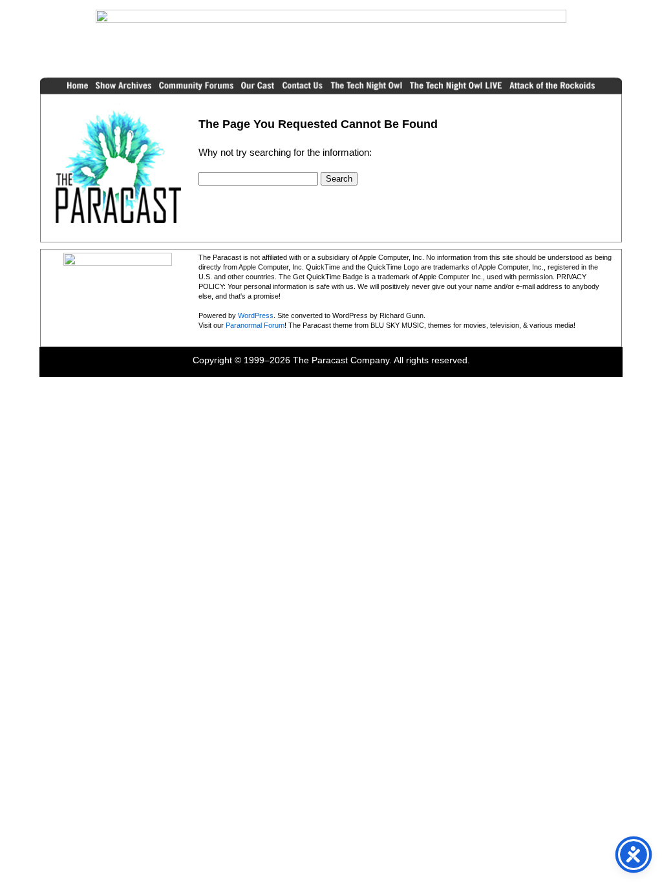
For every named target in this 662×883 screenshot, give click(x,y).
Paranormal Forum (255, 325)
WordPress (255, 315)
